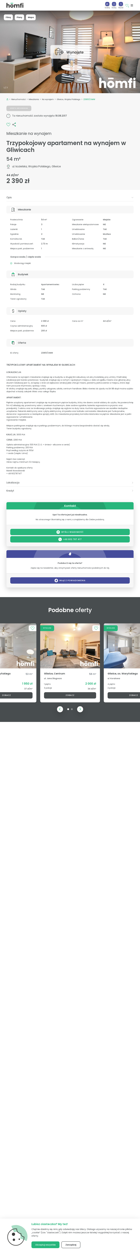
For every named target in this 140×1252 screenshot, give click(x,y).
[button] (114, 5)
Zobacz (70, 695)
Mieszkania (34, 99)
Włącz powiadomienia (72, 580)
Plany (19, 17)
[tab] (70, 197)
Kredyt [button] (10, 490)
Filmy (8, 17)
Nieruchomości (18, 99)
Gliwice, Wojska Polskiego (68, 99)
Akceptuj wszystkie (45, 1244)
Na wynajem (48, 99)
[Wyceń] (121, 4)
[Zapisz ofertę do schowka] (8, 124)
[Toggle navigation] (132, 5)
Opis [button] (9, 197)
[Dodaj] (114, 4)
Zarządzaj (70, 1244)
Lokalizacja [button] (12, 482)
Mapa (31, 17)
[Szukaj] (107, 4)
